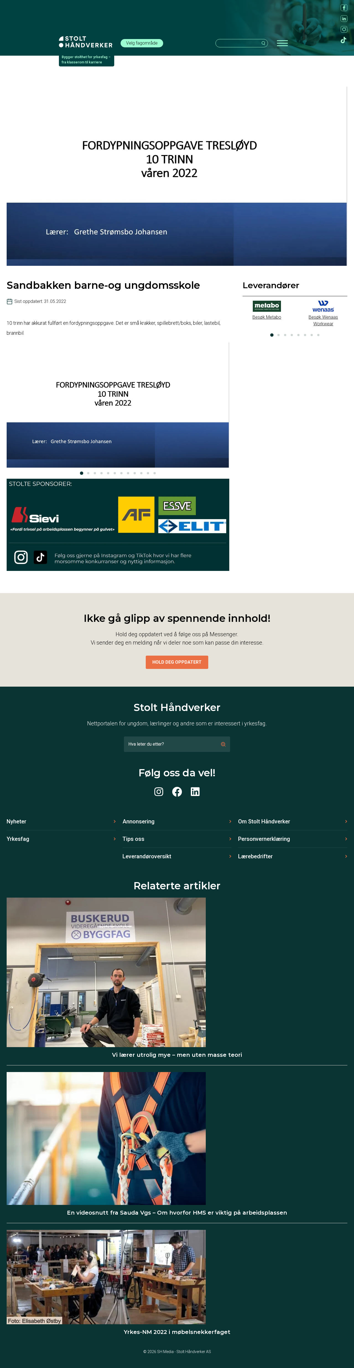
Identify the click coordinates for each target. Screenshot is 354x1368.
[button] (81, 473)
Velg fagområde (142, 43)
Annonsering (139, 821)
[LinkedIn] (195, 792)
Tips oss (133, 839)
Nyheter (16, 821)
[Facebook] (177, 792)
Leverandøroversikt (147, 856)
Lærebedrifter (255, 856)
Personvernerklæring (264, 839)
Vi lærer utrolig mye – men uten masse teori (177, 1055)
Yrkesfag (18, 839)
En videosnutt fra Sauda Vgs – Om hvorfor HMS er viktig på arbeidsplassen (177, 1212)
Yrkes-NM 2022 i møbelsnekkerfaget (177, 1332)
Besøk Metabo (267, 317)
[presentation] (14, 409)
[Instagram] (158, 792)
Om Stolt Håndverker (264, 821)
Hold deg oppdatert (177, 662)
